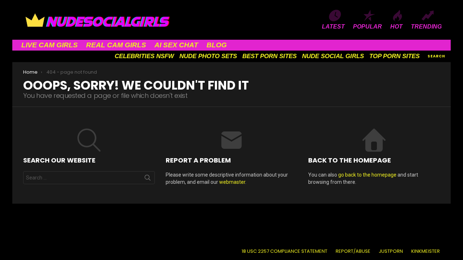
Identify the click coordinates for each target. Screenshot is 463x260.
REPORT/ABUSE (353, 251)
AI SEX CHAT (176, 45)
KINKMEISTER (425, 251)
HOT (396, 26)
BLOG (217, 45)
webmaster (232, 182)
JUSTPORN (391, 251)
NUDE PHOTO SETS (208, 56)
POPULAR (367, 26)
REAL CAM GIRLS (116, 45)
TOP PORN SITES (394, 56)
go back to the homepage (367, 175)
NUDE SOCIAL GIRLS (333, 56)
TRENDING (426, 26)
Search (147, 179)
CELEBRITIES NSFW (144, 56)
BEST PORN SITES (269, 56)
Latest (333, 26)
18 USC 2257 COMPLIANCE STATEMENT (284, 251)
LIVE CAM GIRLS (49, 45)
